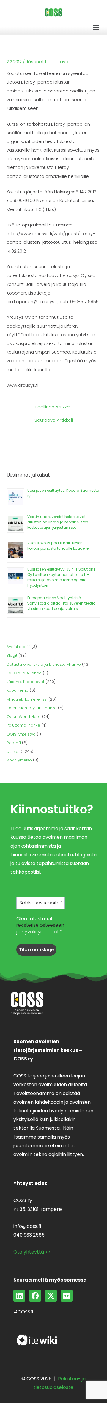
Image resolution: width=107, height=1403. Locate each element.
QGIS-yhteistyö (21, 734)
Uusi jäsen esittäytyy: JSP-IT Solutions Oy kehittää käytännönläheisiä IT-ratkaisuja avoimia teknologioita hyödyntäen (61, 577)
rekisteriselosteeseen (40, 925)
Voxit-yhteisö (19, 760)
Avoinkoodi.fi (18, 647)
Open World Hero (24, 716)
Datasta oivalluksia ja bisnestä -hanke (44, 664)
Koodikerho (18, 690)
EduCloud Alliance (24, 673)
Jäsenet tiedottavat (48, 62)
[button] (96, 27)
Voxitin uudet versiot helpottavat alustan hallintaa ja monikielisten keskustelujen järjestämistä (57, 522)
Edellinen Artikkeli (53, 407)
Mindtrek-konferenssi (27, 699)
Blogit (12, 655)
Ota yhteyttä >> (32, 1251)
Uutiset (13, 751)
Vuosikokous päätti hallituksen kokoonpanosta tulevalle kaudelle (58, 545)
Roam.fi (14, 743)
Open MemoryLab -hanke (32, 708)
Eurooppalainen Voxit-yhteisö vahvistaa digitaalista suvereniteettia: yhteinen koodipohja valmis (62, 603)
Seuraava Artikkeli (53, 420)
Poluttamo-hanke (23, 725)
